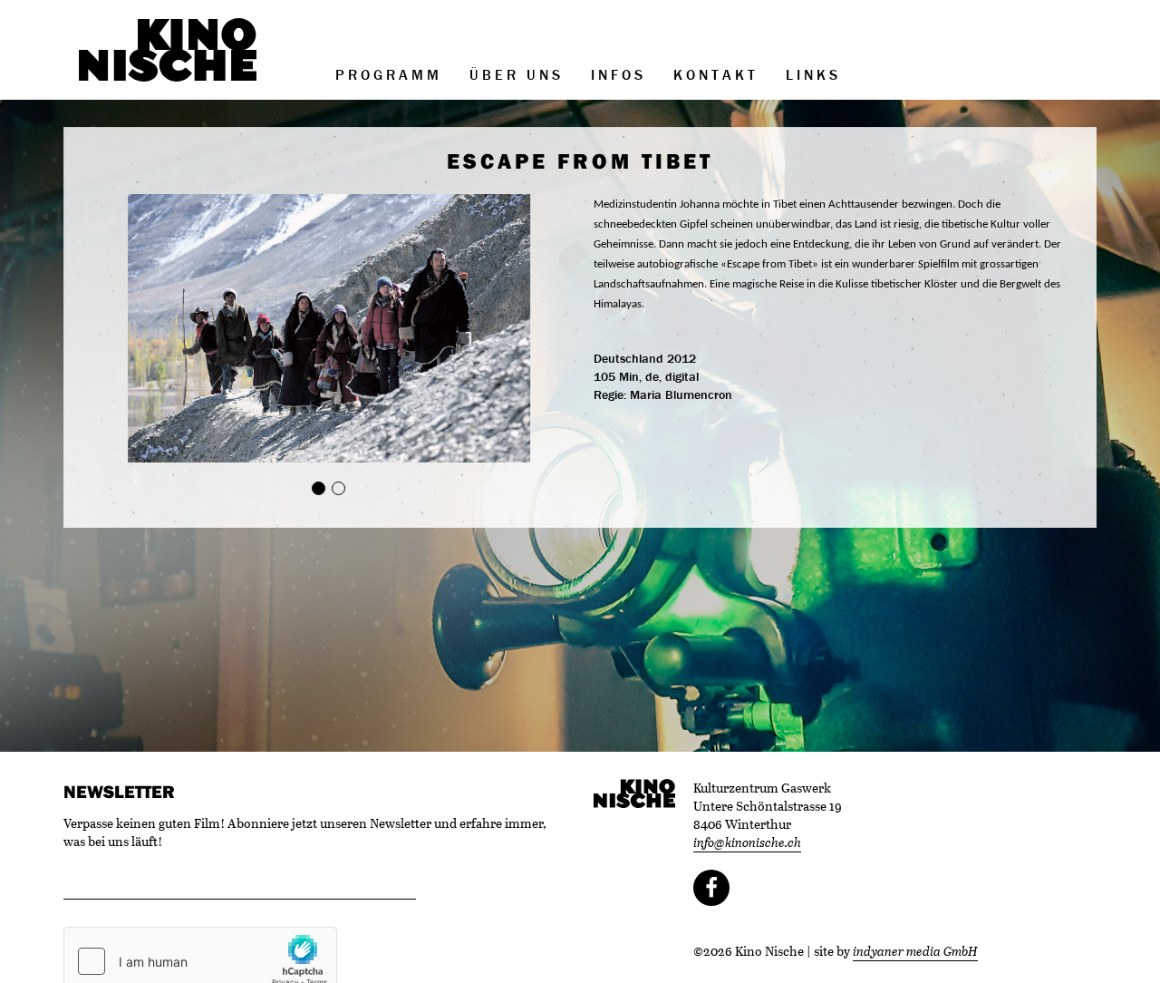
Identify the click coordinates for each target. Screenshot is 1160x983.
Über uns (516, 74)
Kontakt (716, 74)
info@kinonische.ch (747, 842)
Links (813, 74)
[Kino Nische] (167, 50)
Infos (618, 74)
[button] (126, 329)
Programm (388, 74)
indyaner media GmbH (915, 950)
